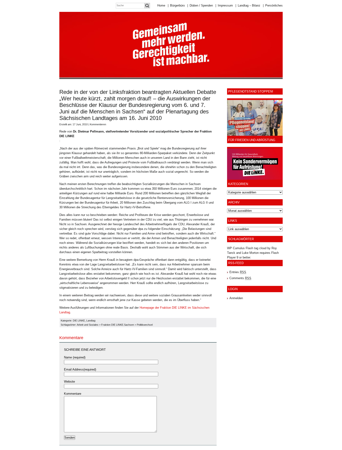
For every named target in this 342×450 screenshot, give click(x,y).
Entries (237, 272)
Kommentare (72, 393)
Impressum (224, 5)
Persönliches (273, 5)
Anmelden (236, 298)
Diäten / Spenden (200, 5)
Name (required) (74, 357)
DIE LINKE (79, 320)
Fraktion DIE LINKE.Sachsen (117, 324)
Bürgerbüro (176, 5)
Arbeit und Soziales (87, 324)
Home (161, 5)
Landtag (90, 320)
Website (69, 381)
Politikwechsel (145, 324)
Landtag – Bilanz (247, 5)
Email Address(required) (80, 369)
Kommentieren (98, 124)
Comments (240, 278)
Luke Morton (250, 253)
